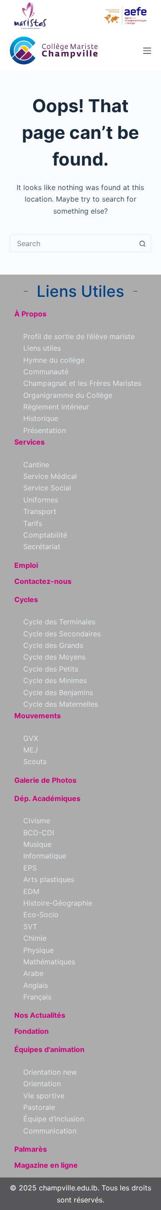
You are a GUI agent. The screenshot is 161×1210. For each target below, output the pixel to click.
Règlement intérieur (56, 406)
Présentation (44, 430)
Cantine (36, 464)
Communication (49, 1130)
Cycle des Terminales (59, 621)
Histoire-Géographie (57, 902)
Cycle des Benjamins (58, 692)
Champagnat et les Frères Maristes (82, 383)
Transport (39, 511)
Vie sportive (43, 1095)
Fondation (31, 1031)
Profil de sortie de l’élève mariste (79, 336)
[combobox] (72, 243)
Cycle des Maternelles (60, 704)
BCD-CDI (38, 832)
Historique (40, 418)
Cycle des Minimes (55, 680)
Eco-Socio (41, 914)
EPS (30, 867)
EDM (31, 891)
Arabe (33, 973)
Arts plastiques (48, 879)
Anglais (35, 985)
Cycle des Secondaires (62, 633)
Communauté (45, 371)
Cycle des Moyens (54, 656)
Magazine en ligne (46, 1165)
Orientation (42, 1083)
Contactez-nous (43, 581)
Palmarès (30, 1149)
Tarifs (32, 523)
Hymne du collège (54, 360)
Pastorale (39, 1107)
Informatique (44, 855)
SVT (30, 926)
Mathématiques (49, 961)
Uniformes (40, 499)
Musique (37, 844)
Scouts (35, 761)
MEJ (30, 749)
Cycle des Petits (50, 668)
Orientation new (50, 1072)
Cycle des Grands (53, 645)
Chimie (35, 938)
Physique (38, 950)
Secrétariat (41, 546)
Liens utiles (42, 348)
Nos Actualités (39, 1015)
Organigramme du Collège (67, 395)
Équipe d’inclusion (53, 1118)
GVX (30, 738)
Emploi (26, 565)
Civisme (36, 820)
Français (37, 996)
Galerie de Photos (45, 780)
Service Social (47, 487)
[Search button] (142, 243)
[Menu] (147, 51)
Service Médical (50, 476)
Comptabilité (45, 534)
